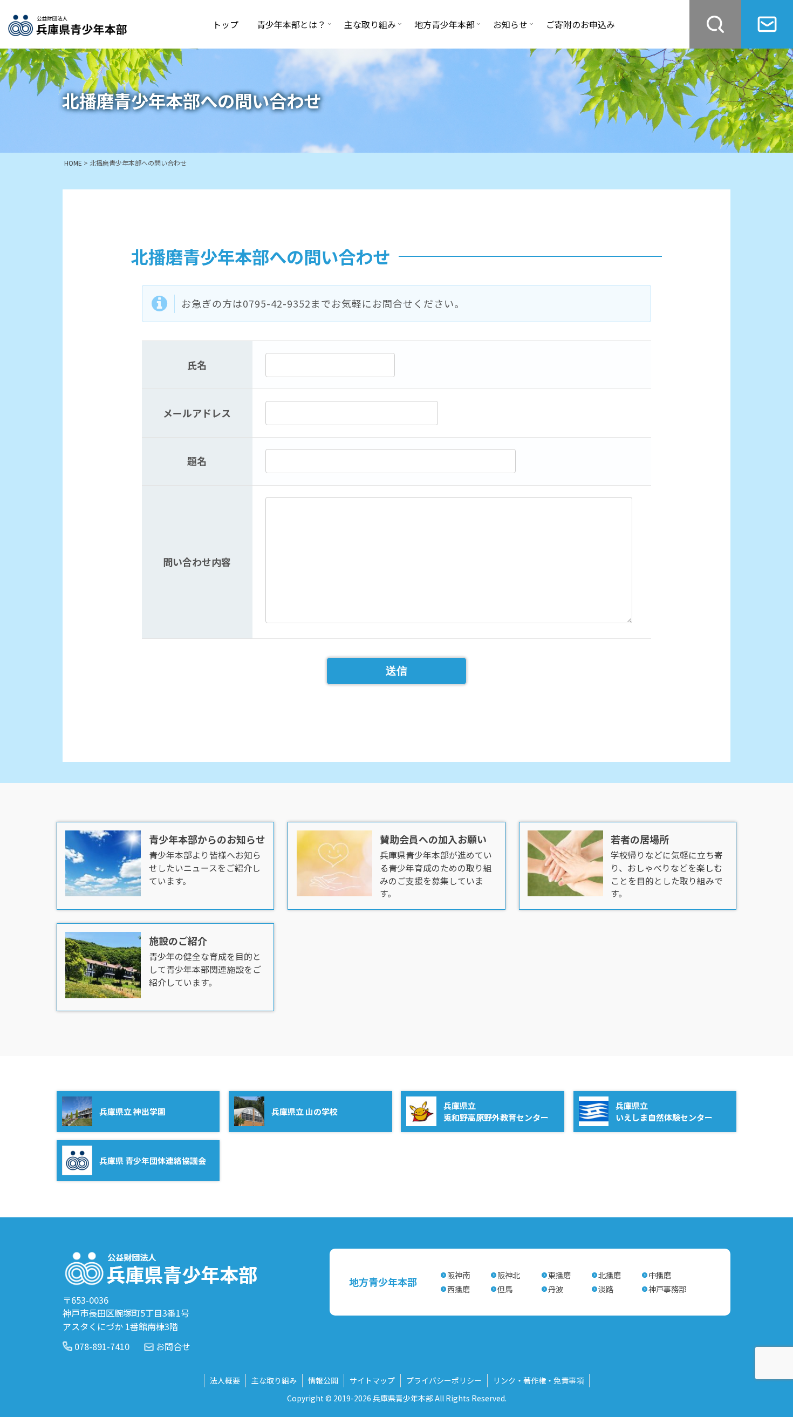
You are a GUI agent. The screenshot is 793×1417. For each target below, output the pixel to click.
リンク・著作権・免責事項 (538, 1380)
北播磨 (609, 1274)
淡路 (605, 1289)
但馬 (504, 1289)
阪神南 (458, 1274)
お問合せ (173, 1346)
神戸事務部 (667, 1289)
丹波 (555, 1289)
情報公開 (323, 1380)
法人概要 (225, 1380)
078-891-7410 (101, 1346)
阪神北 (508, 1274)
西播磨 (458, 1289)
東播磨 (559, 1274)
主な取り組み (274, 1380)
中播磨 (659, 1274)
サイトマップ (372, 1380)
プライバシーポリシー (444, 1380)
